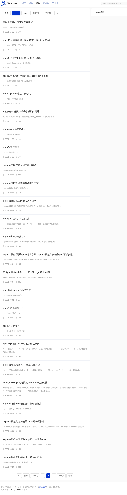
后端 (38, 3)
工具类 (55, 3)
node (16, 13)
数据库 (48, 13)
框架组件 (36, 13)
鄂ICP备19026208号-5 (18, 490)
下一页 (61, 475)
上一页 (35, 475)
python (59, 13)
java (25, 13)
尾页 (70, 475)
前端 (31, 3)
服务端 (46, 3)
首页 (24, 3)
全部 (6, 13)
